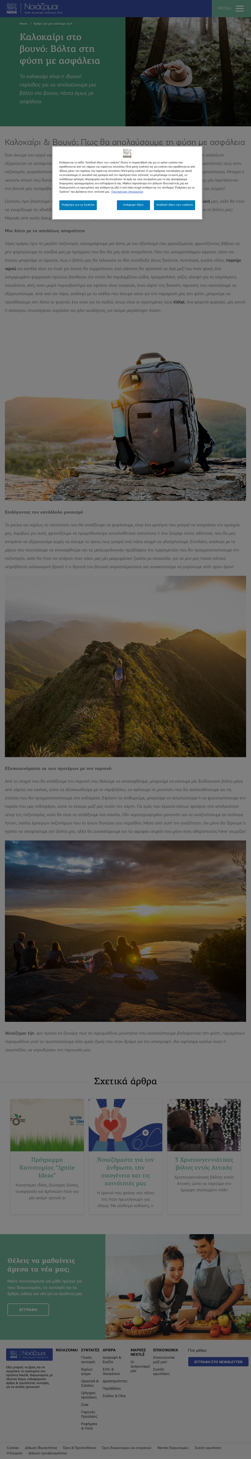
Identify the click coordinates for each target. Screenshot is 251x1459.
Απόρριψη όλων (133, 204)
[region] (127, 183)
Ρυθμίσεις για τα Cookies (78, 204)
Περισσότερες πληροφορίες (127, 191)
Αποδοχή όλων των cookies (174, 204)
